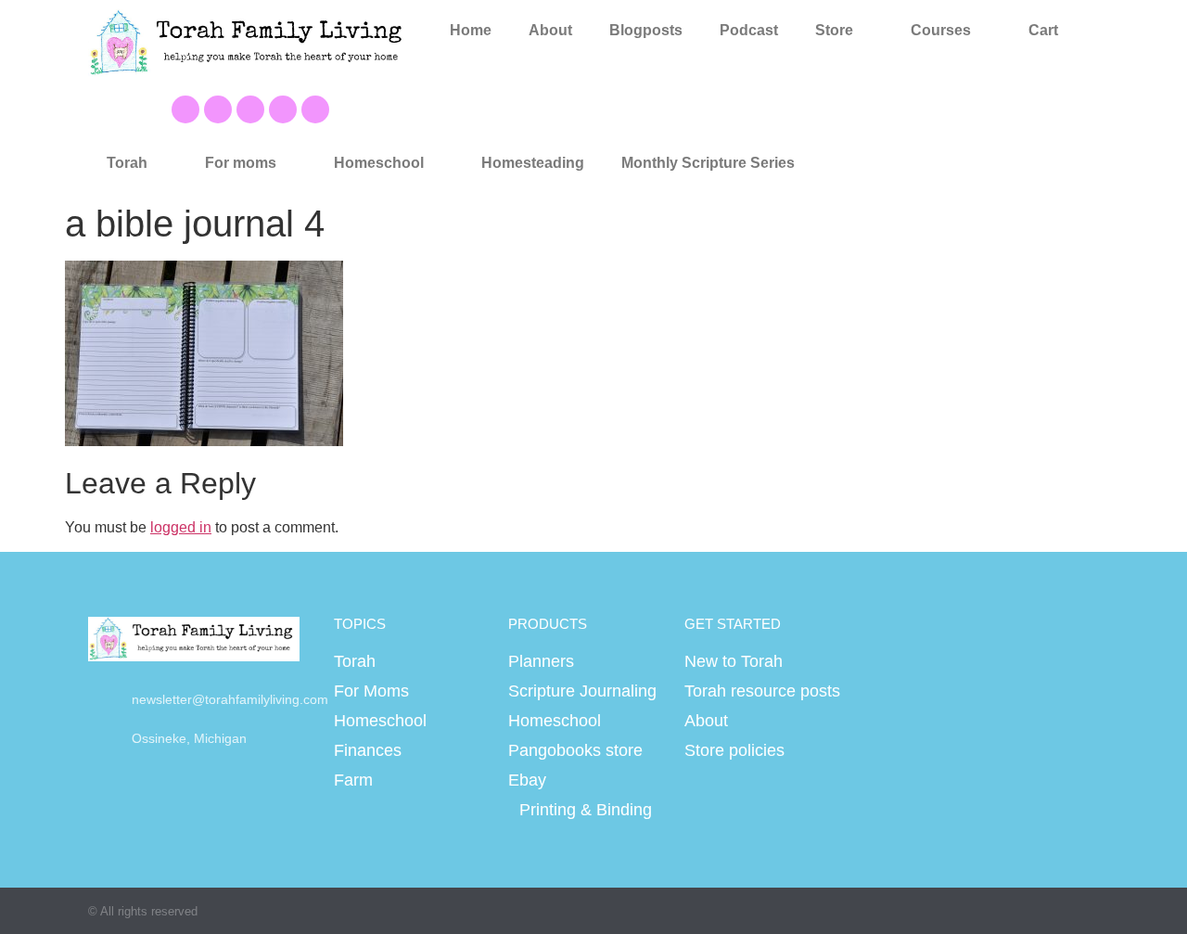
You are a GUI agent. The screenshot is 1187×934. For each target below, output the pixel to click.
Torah (127, 163)
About (550, 30)
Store (834, 30)
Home (470, 30)
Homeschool (379, 163)
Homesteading (532, 163)
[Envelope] (315, 109)
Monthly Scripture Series (708, 163)
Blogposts (646, 30)
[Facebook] (185, 109)
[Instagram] (283, 109)
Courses (941, 30)
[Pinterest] (250, 109)
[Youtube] (218, 109)
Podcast (749, 30)
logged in (180, 527)
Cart (1043, 30)
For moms (240, 163)
